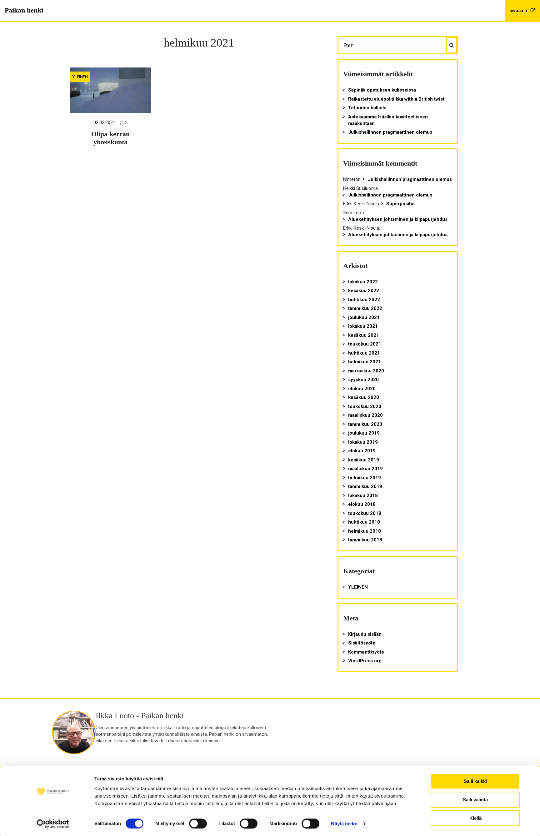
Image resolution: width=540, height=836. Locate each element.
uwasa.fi (518, 10)
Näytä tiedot (344, 823)
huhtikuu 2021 (364, 353)
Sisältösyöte (361, 643)
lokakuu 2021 (363, 326)
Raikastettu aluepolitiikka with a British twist (396, 99)
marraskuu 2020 (366, 371)
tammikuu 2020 (365, 424)
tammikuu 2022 (365, 308)
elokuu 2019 (362, 451)
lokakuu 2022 (363, 282)
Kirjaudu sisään (365, 634)
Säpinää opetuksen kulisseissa (382, 90)
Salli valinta (475, 799)
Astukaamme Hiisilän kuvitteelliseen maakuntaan (388, 120)
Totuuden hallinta (367, 108)
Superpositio (400, 204)
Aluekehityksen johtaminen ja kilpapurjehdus (398, 219)
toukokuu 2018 (364, 513)
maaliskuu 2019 (365, 468)
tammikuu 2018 (365, 540)
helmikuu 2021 (364, 362)
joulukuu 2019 (364, 433)
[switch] (198, 824)
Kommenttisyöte (366, 652)
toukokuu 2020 (364, 406)
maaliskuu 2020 (365, 415)
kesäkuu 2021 (363, 335)
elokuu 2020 (362, 388)
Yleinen (80, 76)
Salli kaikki (475, 781)
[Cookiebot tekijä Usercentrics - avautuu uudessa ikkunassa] (53, 824)
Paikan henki (24, 10)
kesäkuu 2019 (363, 460)
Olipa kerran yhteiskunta (110, 138)
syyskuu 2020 (363, 379)
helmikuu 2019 (364, 477)
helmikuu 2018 (364, 531)
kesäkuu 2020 (363, 397)
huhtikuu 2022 (364, 299)
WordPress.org (365, 661)
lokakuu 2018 (363, 495)
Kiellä (475, 818)
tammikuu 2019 (365, 486)
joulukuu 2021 (364, 317)
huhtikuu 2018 (364, 522)
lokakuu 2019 (363, 442)
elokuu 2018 (362, 504)
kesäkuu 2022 (363, 290)
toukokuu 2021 (364, 344)
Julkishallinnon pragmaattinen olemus (390, 132)
